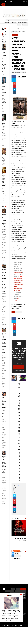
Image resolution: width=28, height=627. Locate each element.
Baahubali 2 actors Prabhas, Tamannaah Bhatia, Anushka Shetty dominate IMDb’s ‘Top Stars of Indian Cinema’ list (4, 344)
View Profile (14, 488)
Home (17, 589)
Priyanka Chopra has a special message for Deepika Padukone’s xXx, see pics (4, 221)
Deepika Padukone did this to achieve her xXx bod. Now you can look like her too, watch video (4, 465)
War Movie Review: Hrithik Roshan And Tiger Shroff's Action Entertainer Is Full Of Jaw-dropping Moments (4, 185)
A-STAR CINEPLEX (6, 625)
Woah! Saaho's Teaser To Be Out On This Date (19, 537)
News (7, 591)
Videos (17, 591)
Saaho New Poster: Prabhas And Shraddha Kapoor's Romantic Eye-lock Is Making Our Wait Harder (12, 612)
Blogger (17, 551)
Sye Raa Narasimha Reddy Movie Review (4, 158)
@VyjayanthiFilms (18, 280)
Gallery (13, 589)
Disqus (16, 553)
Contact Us (24, 1)
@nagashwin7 (17, 282)
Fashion (12, 591)
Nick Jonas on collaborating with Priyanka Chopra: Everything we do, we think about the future (4, 408)
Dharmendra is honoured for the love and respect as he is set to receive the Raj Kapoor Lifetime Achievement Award (4, 280)
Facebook (17, 556)
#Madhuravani (18, 272)
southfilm (15, 35)
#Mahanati (18, 278)
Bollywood (22, 591)
